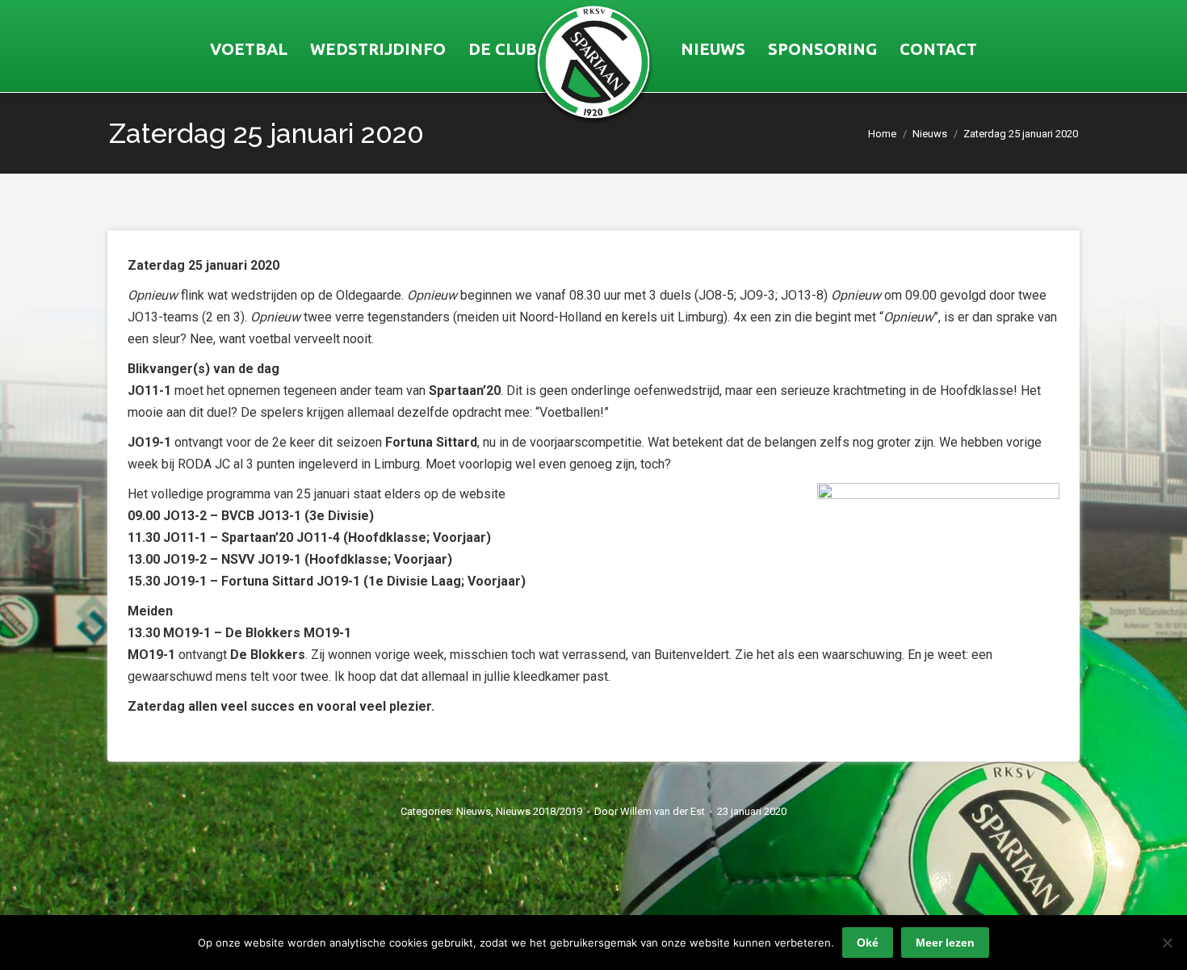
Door (649, 811)
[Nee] (1167, 942)
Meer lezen (945, 942)
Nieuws (473, 811)
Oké (868, 942)
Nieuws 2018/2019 (539, 811)
